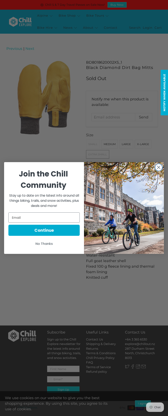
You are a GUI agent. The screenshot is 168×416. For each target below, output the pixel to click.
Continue (44, 230)
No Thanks (44, 243)
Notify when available (164, 92)
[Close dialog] (158, 167)
